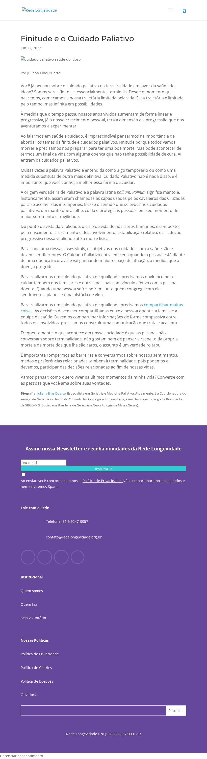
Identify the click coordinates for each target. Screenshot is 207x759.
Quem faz (29, 604)
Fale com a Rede (35, 507)
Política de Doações (37, 681)
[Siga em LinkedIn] (77, 557)
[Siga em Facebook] (28, 557)
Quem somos (32, 590)
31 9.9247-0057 (75, 521)
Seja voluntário (33, 617)
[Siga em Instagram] (44, 557)
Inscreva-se (103, 468)
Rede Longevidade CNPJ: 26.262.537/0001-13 (103, 733)
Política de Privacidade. (102, 480)
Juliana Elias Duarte (51, 393)
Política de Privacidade (40, 654)
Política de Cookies (36, 667)
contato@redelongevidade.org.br (74, 537)
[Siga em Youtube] (61, 557)
